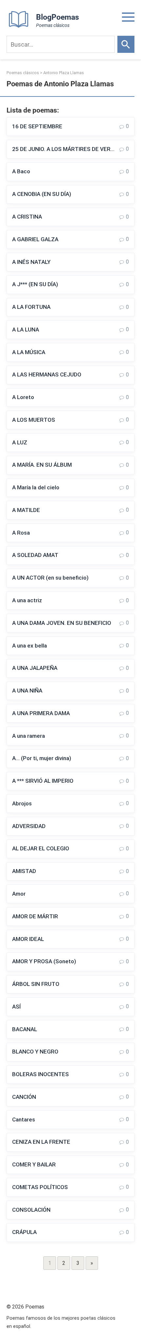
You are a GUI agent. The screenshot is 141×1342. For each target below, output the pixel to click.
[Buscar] (125, 44)
